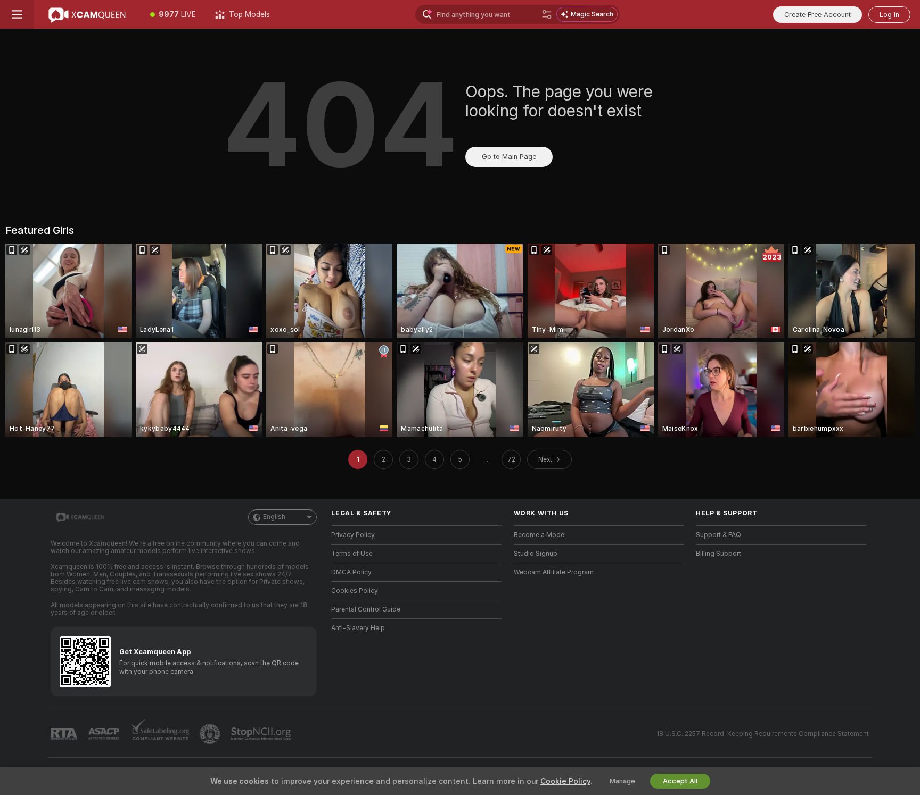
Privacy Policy (353, 535)
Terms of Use (352, 553)
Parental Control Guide (365, 609)
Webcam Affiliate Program (554, 572)
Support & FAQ (718, 535)
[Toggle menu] (17, 14)
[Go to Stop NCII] (262, 733)
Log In (889, 15)
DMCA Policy (351, 572)
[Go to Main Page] (87, 14)
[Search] (546, 14)
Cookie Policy (565, 781)
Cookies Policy (354, 591)
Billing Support (718, 553)
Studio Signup (535, 553)
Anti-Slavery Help (358, 628)
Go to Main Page (509, 157)
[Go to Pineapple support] (211, 734)
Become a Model (540, 535)
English (274, 517)
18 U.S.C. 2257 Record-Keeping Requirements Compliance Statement (762, 734)
